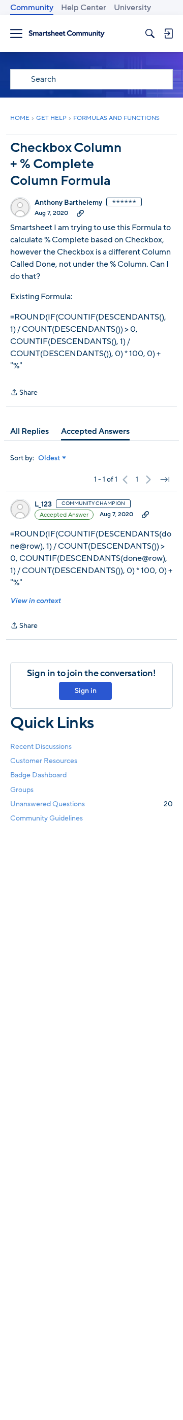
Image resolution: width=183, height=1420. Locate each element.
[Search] (150, 33)
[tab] (29, 431)
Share (24, 393)
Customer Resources (43, 761)
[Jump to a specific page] (165, 479)
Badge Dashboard (38, 775)
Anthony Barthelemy (68, 202)
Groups (22, 790)
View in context (35, 601)
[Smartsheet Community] (66, 33)
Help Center (83, 7)
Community (31, 7)
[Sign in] (168, 33)
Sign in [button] (86, 691)
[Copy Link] (80, 212)
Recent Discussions (41, 746)
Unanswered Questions (91, 804)
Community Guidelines (46, 818)
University (132, 7)
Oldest (49, 458)
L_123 (43, 504)
